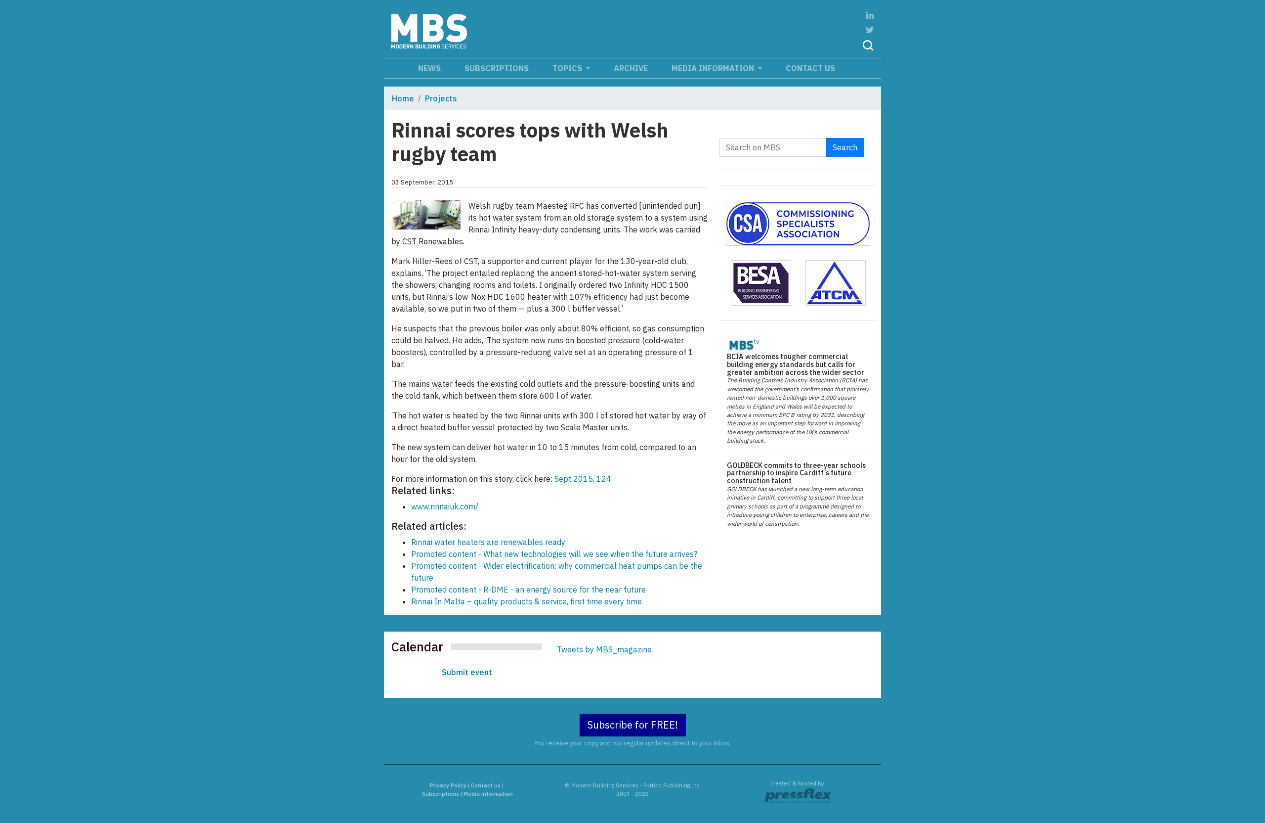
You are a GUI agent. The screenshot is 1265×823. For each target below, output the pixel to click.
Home (403, 98)
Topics (568, 68)
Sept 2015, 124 (582, 479)
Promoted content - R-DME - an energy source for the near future (528, 589)
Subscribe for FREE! (633, 725)
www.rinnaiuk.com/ (444, 506)
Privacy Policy (448, 785)
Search (845, 147)
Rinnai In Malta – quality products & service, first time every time (526, 601)
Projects (441, 98)
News (429, 68)
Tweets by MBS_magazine (604, 649)
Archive (631, 68)
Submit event (467, 672)
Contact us (810, 68)
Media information (714, 68)
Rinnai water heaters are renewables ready (488, 542)
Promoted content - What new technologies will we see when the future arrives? (554, 554)
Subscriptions (496, 68)
